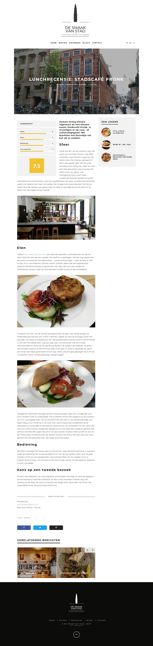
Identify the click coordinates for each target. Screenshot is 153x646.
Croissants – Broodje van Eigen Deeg (122, 157)
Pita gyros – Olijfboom (119, 132)
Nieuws (63, 43)
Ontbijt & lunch (72, 84)
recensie (27, 518)
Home (54, 43)
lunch (20, 518)
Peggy (61, 84)
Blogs (86, 43)
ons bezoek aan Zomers (35, 254)
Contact (97, 43)
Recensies (75, 43)
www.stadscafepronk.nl (27, 504)
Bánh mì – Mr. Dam (122, 144)
